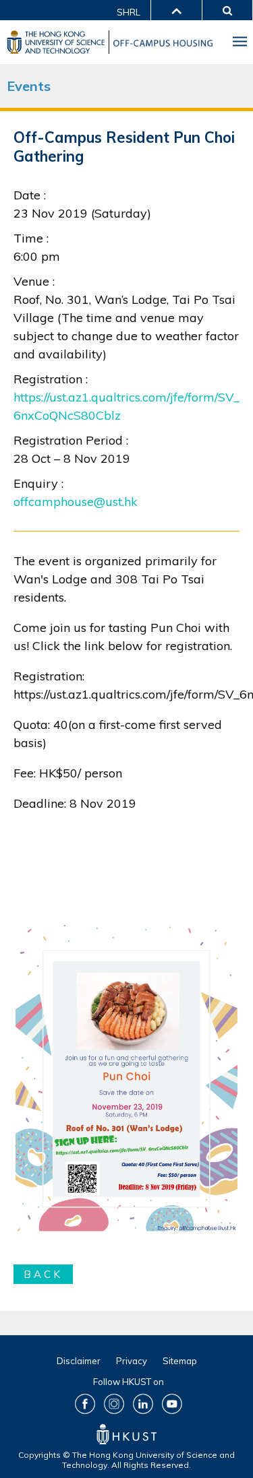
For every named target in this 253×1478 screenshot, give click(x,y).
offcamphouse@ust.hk (75, 501)
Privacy (131, 1360)
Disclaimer (79, 1360)
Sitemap (180, 1360)
